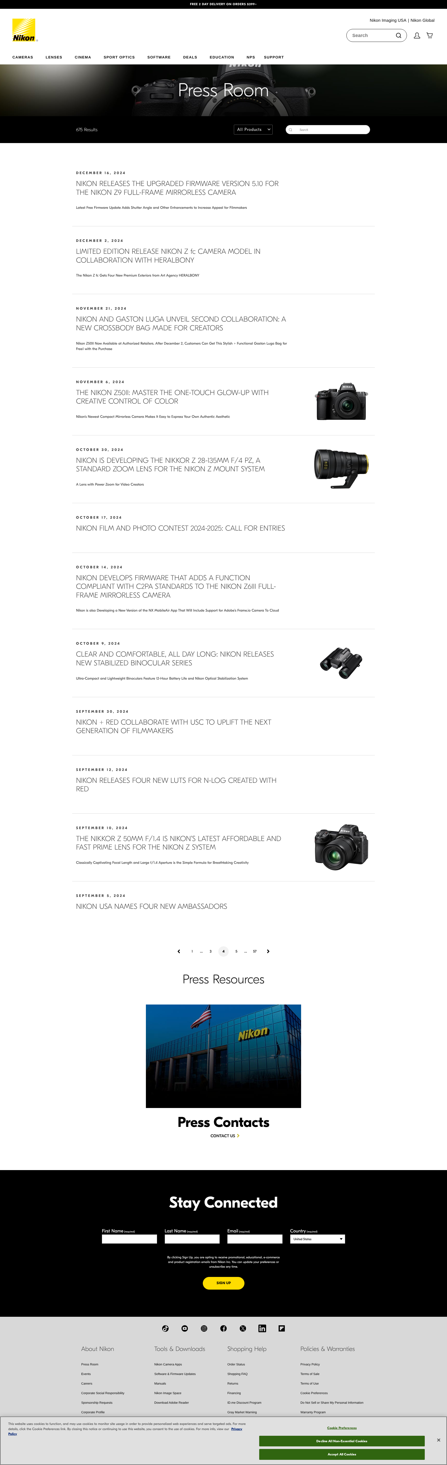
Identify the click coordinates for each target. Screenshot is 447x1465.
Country (303, 1231)
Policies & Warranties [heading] (328, 1349)
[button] (33, 4)
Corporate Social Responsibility (102, 1393)
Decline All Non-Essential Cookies (341, 1441)
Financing (234, 1393)
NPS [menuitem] (251, 57)
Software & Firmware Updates (175, 1374)
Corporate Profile (93, 1412)
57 (254, 951)
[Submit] (398, 35)
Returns (232, 1383)
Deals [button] (190, 57)
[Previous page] (179, 951)
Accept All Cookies (342, 1454)
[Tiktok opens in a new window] (165, 1328)
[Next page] (268, 951)
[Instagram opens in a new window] (204, 1328)
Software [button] (159, 57)
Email (238, 1231)
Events (86, 1374)
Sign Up (230, 1283)
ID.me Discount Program (244, 1402)
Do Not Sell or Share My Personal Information (332, 1402)
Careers (86, 1383)
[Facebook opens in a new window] (223, 1328)
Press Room (89, 1364)
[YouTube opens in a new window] (185, 1328)
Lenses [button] (54, 57)
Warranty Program (313, 1412)
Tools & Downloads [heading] (179, 1349)
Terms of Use (310, 1383)
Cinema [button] (83, 57)
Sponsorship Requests (97, 1402)
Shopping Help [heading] (246, 1349)
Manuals (160, 1383)
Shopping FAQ (237, 1374)
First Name (118, 1231)
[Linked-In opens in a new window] (262, 1328)
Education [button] (222, 57)
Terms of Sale (310, 1374)
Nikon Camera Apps (168, 1364)
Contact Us (223, 1136)
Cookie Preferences (314, 1393)
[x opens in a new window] (243, 1328)
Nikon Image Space (168, 1393)
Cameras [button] (22, 57)
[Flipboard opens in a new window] (282, 1328)
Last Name (181, 1231)
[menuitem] (29, 56)
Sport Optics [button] (119, 57)
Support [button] (274, 57)
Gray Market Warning (242, 1412)
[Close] (438, 1440)
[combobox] (376, 35)
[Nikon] (25, 25)
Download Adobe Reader (171, 1402)
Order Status (236, 1364)
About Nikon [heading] (97, 1349)
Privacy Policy (310, 1364)
